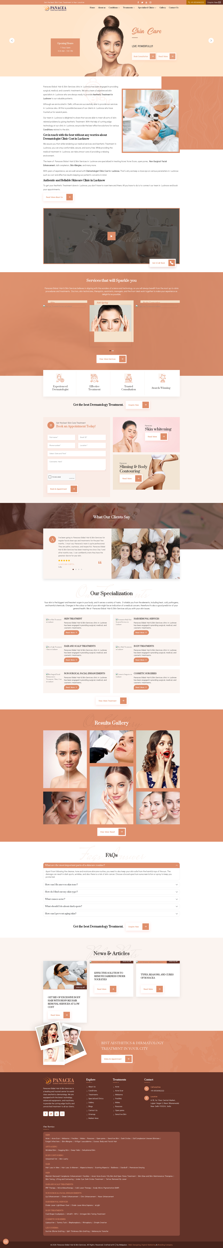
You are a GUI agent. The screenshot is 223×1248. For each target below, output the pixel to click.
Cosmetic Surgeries (145, 673)
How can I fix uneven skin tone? (61, 884)
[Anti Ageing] (158, 759)
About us (101, 7)
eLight (97, 1205)
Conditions (113, 7)
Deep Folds (75, 1150)
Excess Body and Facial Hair (105, 1141)
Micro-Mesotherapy (65, 1188)
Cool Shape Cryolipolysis (55, 1214)
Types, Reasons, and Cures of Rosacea (157, 976)
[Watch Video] (111, 236)
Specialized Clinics (146, 7)
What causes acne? (55, 899)
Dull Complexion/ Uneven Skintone (146, 1138)
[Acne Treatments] (65, 759)
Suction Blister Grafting (55, 1231)
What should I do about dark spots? (63, 906)
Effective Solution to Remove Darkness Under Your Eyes (109, 976)
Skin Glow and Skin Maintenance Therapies (155, 1176)
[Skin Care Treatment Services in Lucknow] (64, 306)
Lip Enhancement (52, 1196)
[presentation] (12, 40)
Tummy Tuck (62, 1222)
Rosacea (118, 1106)
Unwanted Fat (51, 1159)
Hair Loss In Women (70, 1167)
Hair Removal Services (146, 619)
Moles (117, 1102)
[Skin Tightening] (111, 746)
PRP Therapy (50, 1188)
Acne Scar (119, 1090)
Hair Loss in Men (52, 1167)
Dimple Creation (100, 1222)
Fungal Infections (53, 1141)
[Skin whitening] (111, 795)
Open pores (119, 1110)
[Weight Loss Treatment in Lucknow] (156, 306)
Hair (48, 1164)
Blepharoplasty (74, 1222)
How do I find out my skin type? (61, 891)
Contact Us (173, 7)
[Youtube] (146, 2)
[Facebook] (138, 2)
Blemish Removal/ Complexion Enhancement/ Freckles (67, 1176)
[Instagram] (150, 2)
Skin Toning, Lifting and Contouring (60, 1179)
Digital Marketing (149, 1244)
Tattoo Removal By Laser (116, 1179)
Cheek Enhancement (70, 1196)
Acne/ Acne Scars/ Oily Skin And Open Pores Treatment (114, 1176)
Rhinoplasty (87, 1222)
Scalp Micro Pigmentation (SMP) (106, 1188)
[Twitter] (142, 2)
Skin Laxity (63, 1159)
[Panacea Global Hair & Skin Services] (54, 8)
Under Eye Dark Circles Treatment (89, 1179)
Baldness (114, 1167)
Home (92, 7)
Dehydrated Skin (88, 1150)
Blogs (91, 1106)
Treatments (128, 7)
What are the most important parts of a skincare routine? (75, 865)
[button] (110, 351)
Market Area (93, 1118)
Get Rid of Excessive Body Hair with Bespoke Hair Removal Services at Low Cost (64, 1002)
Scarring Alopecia (102, 1167)
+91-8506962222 (197, 2)
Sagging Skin (63, 1150)
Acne (117, 1086)
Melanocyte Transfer (100, 1231)
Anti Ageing (51, 1147)
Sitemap (92, 1114)
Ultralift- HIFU (72, 1214)
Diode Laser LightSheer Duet (57, 1205)
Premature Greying (137, 1167)
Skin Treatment (73, 619)
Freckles (118, 1098)
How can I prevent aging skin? (60, 913)
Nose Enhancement (106, 1196)
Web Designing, (134, 1244)
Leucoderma (52, 1228)
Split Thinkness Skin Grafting (78, 1231)
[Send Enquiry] (6, 1242)
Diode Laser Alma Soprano (82, 1205)
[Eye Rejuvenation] (65, 808)
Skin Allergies (67, 1141)
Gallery (162, 7)
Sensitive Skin (120, 1114)
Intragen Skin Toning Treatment (92, 1214)
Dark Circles (126, 1138)
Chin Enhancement (88, 1196)
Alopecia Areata (86, 1167)
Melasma (119, 1094)
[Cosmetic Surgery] (158, 808)
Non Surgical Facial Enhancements (84, 673)
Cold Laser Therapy (83, 1188)
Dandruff (124, 1167)
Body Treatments (144, 646)
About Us (92, 1086)
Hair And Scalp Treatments (80, 646)
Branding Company (165, 1244)
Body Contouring (54, 1156)
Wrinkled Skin (51, 1150)
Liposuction (50, 1222)
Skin (48, 1135)
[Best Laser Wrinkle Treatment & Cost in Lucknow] (110, 326)
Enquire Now (213, 2)
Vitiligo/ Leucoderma (83, 1141)
